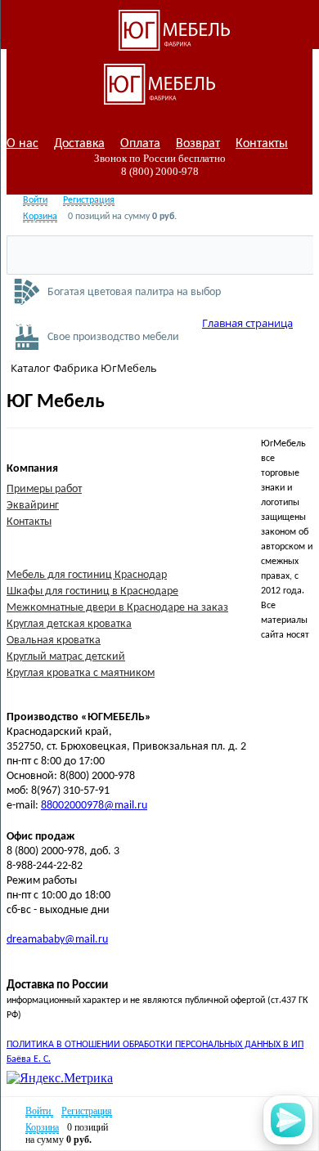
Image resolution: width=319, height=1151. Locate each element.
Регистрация (89, 200)
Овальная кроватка (54, 640)
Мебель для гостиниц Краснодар (87, 575)
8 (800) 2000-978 (160, 171)
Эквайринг (33, 505)
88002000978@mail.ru (94, 805)
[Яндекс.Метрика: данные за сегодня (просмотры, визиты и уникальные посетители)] (60, 1078)
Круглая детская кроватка (69, 624)
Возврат (198, 143)
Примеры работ (44, 489)
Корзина (40, 217)
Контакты (262, 143)
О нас (22, 143)
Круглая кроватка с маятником (81, 673)
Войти (35, 200)
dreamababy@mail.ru (57, 940)
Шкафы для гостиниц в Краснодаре (92, 591)
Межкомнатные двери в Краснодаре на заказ (117, 608)
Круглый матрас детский (66, 657)
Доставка (79, 143)
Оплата (140, 143)
